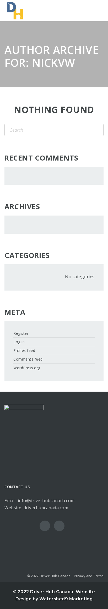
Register (20, 333)
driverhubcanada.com (46, 508)
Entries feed (24, 350)
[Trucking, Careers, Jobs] (14, 10)
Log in (19, 341)
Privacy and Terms (89, 576)
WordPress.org (26, 367)
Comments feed (28, 359)
